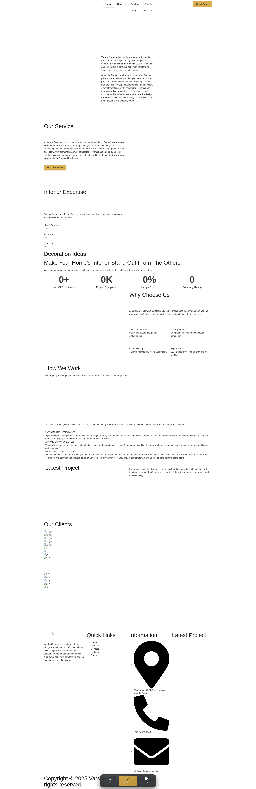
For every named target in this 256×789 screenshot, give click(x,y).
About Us (121, 4)
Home (108, 4)
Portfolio (148, 4)
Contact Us (147, 10)
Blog (134, 10)
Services (135, 4)
